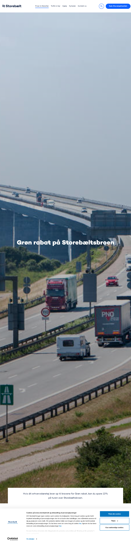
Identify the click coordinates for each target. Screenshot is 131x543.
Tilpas (113, 521)
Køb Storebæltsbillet (118, 6)
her (80, 523)
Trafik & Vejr (55, 6)
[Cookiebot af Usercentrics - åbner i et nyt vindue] (13, 539)
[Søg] (101, 6)
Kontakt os (82, 6)
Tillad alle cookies (114, 514)
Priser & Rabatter (42, 6)
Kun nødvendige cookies (114, 527)
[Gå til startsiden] (15, 6)
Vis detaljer (30, 539)
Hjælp (64, 6)
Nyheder (72, 6)
